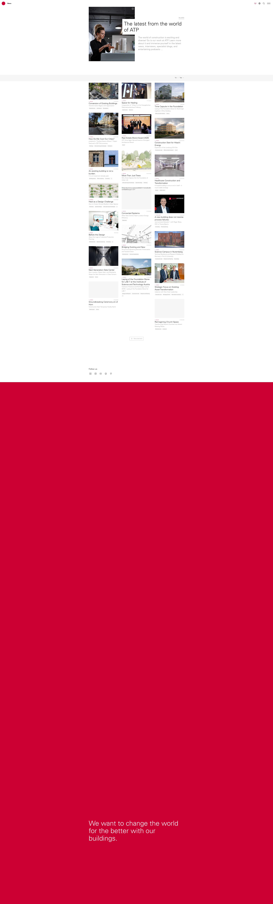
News (9, 3)
